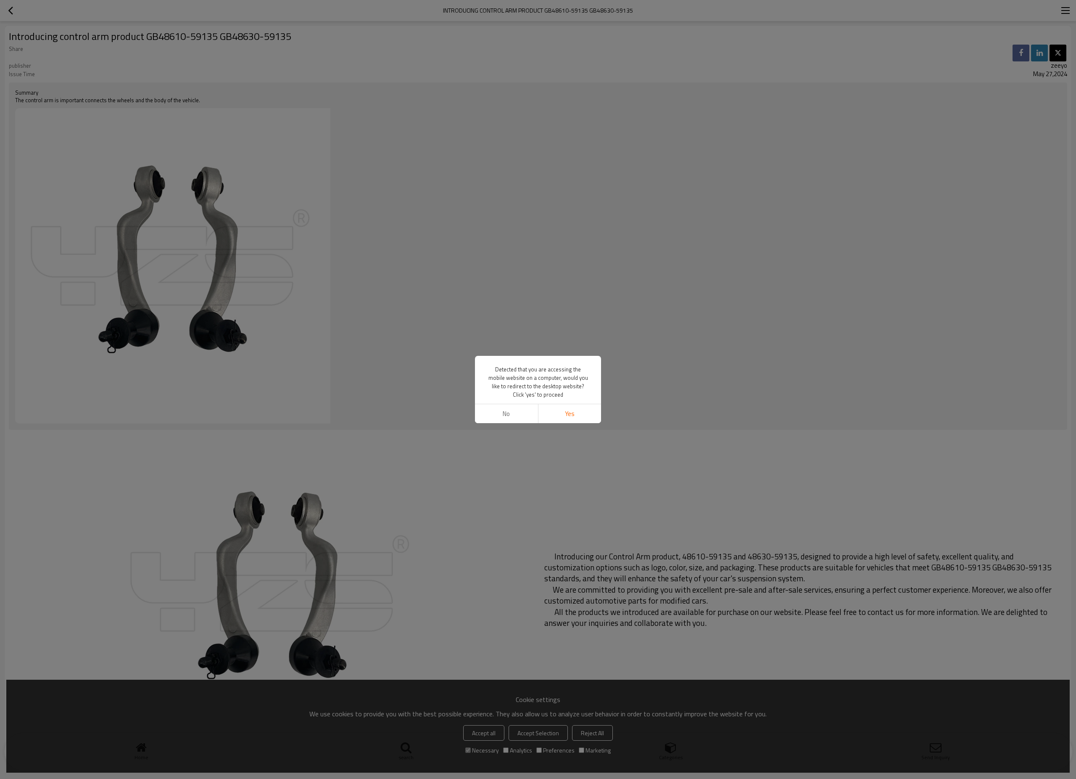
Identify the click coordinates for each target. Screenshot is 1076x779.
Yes (570, 414)
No (506, 414)
